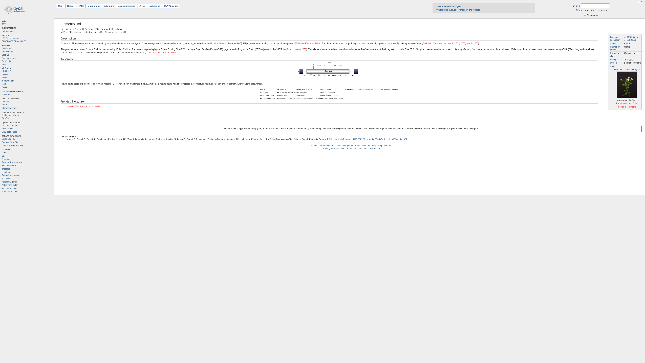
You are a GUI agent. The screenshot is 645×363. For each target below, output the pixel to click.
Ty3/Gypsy (6, 48)
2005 (463, 43)
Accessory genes (9, 182)
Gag (4, 156)
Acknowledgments (344, 146)
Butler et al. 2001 (166, 52)
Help (380, 146)
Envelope (6, 172)
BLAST (70, 6)
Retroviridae (7, 52)
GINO (4, 78)
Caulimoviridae (9, 58)
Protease (6, 159)
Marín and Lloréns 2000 (212, 43)
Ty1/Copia (6, 61)
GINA (4, 65)
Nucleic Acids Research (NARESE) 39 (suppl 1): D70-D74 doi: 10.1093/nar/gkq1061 (368, 139)
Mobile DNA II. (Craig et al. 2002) (84, 106)
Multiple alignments (10, 126)
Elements (6, 94)
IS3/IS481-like (8, 81)
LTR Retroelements (10, 38)
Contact (314, 146)
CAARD (5, 118)
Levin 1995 (151, 52)
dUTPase (6, 178)
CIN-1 (4, 87)
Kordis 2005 (472, 43)
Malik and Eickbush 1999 (307, 43)
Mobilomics (94, 6)
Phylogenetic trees (10, 115)
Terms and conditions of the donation (363, 149)
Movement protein (10, 188)
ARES (142, 6)
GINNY (5, 74)
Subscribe (154, 6)
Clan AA (5, 101)
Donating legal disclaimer (333, 149)
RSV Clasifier (171, 6)
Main (61, 6)
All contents (592, 15)
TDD (4, 84)
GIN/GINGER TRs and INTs (14, 41)
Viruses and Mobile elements (592, 10)
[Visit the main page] (14, 9)
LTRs (4, 153)
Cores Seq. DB (8, 139)
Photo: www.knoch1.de (626, 103)
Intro (4, 24)
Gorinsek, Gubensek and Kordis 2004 (441, 43)
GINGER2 (6, 71)
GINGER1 (6, 68)
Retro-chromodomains (12, 175)
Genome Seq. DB (10, 142)
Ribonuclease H (9, 166)
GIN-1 (4, 105)
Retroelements (8, 31)
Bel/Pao (5, 55)
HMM (81, 6)
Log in (639, 1)
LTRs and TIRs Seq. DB (12, 146)
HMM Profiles (8, 129)
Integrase (6, 169)
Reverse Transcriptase (12, 162)
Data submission (126, 6)
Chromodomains (9, 108)
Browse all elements (626, 107)
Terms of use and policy (365, 146)
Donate (387, 146)
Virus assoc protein (10, 192)
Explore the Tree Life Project (627, 70)
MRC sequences (9, 132)
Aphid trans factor (10, 185)
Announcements (327, 146)
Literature (109, 6)
